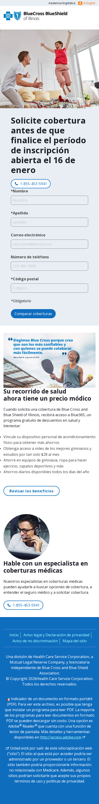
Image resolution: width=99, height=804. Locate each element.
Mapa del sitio (75, 640)
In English (89, 3)
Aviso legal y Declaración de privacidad (56, 634)
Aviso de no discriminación (35, 640)
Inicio (14, 634)
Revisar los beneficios (31, 491)
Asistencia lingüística (62, 3)
